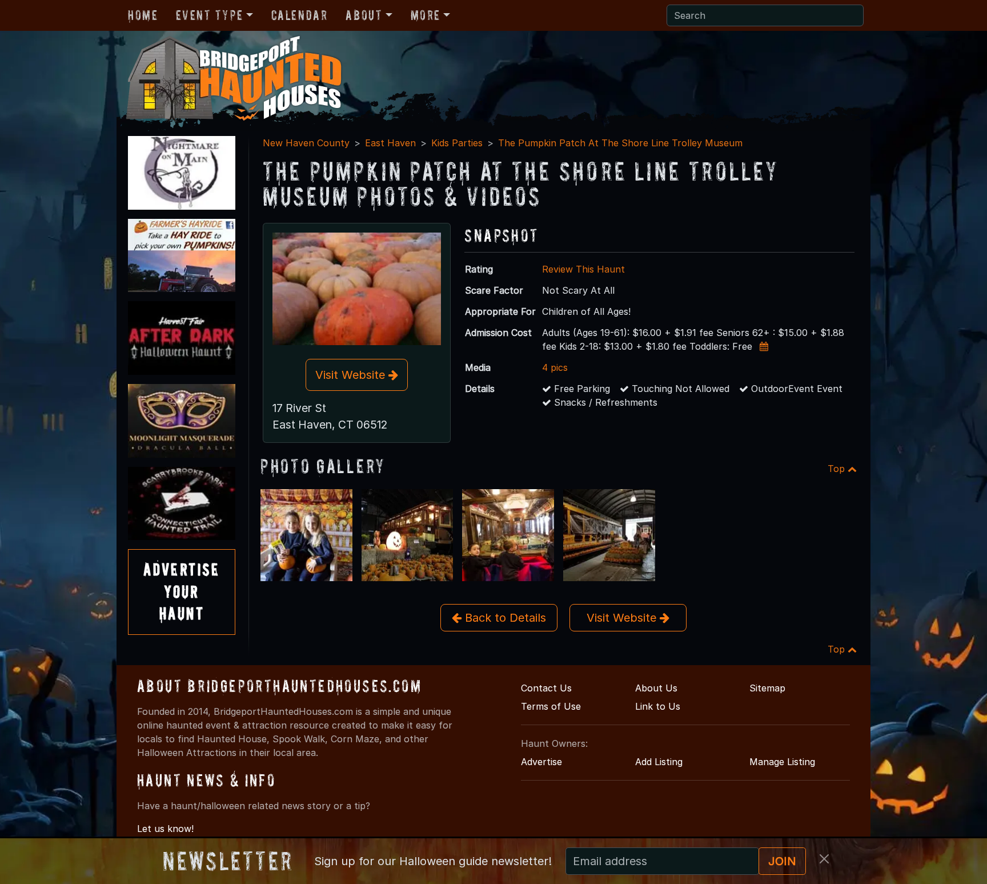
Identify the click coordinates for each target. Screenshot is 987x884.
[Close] (824, 859)
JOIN (782, 861)
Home (143, 15)
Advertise (541, 761)
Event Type (209, 15)
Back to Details (504, 618)
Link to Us (657, 706)
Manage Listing (782, 761)
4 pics (555, 367)
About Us (656, 688)
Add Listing (659, 761)
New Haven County (306, 143)
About (364, 15)
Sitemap (767, 688)
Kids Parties (457, 143)
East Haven (390, 143)
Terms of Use (551, 706)
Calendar (299, 15)
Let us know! (165, 828)
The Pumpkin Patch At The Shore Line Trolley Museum (620, 143)
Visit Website (351, 375)
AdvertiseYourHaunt (181, 591)
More (425, 15)
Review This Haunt (583, 269)
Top (838, 468)
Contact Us (546, 688)
